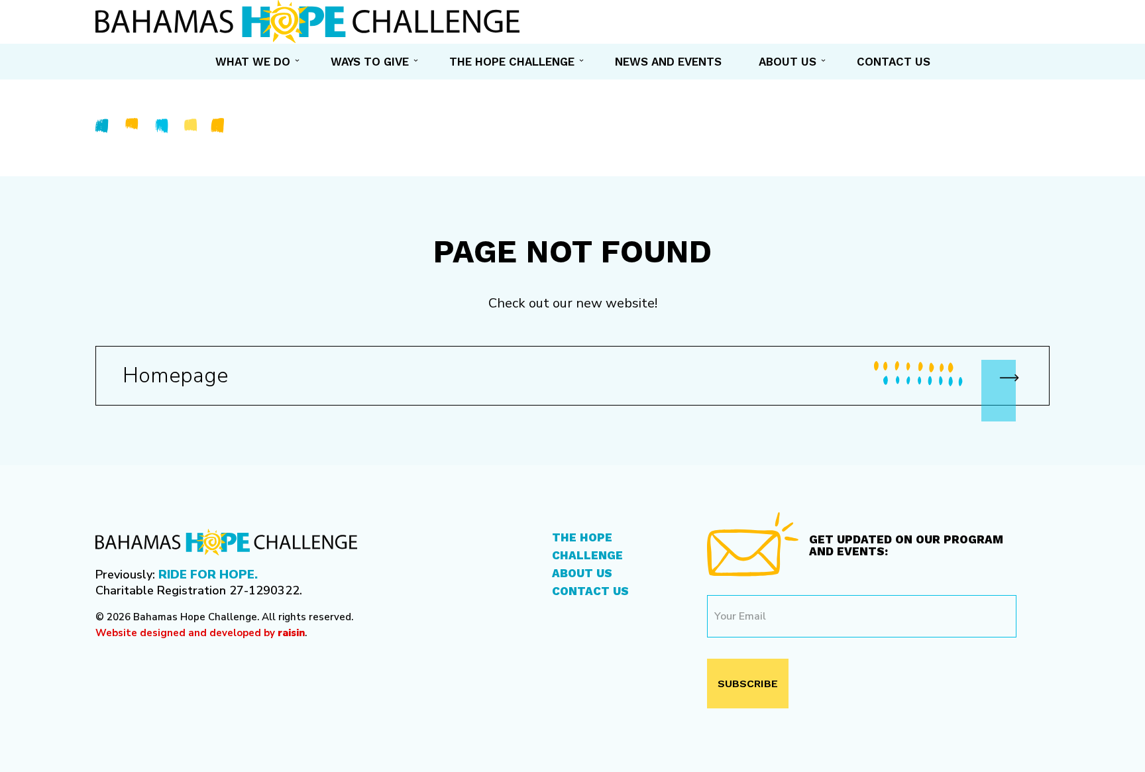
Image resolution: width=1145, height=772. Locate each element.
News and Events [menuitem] (668, 61)
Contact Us (590, 591)
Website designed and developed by (200, 632)
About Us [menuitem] (787, 61)
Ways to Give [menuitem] (370, 61)
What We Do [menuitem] (252, 61)
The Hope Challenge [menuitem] (511, 61)
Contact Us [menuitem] (893, 61)
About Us (582, 573)
